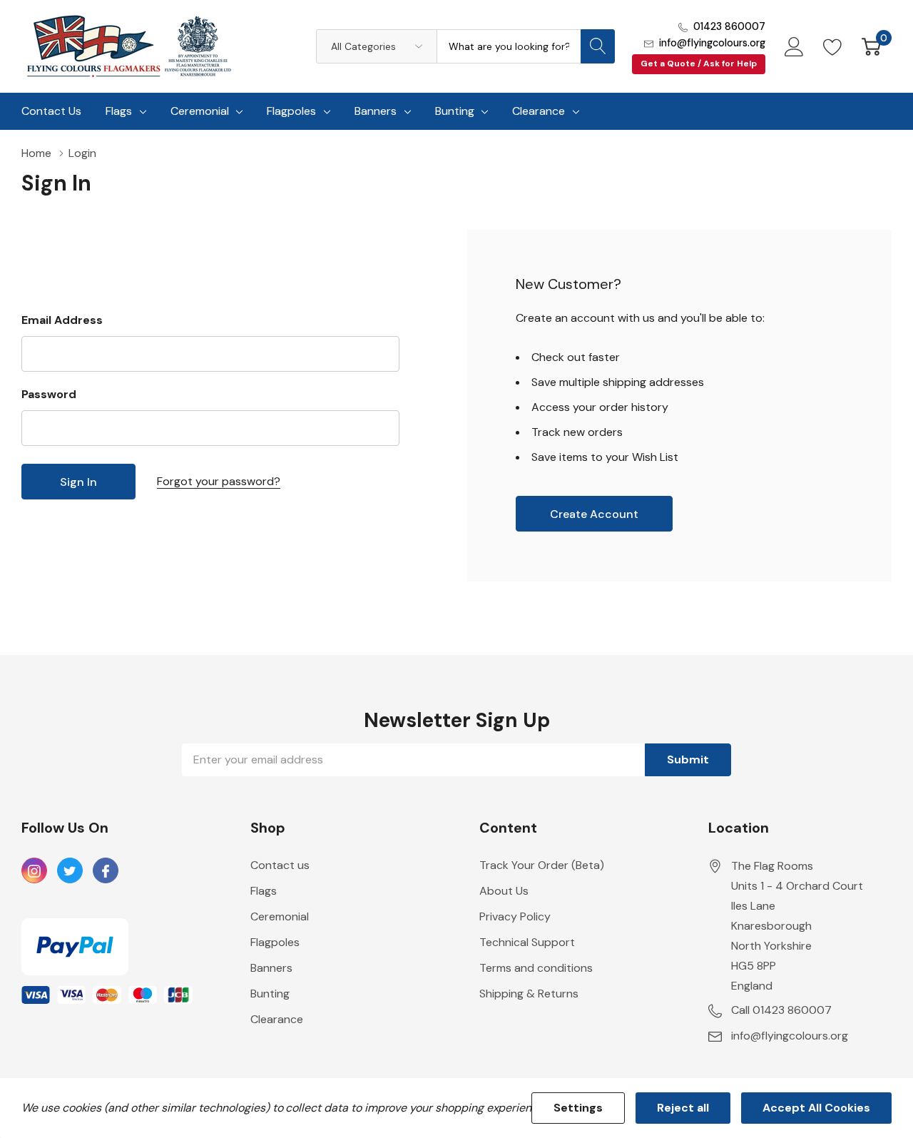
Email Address (62, 320)
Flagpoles (291, 110)
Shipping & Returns (528, 993)
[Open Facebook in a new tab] (105, 871)
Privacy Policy (515, 916)
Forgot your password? (218, 481)
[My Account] (794, 46)
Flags (119, 110)
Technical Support (527, 942)
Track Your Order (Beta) (541, 865)
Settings (578, 1107)
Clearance (538, 110)
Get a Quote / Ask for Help (699, 63)
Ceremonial (199, 110)
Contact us (280, 865)
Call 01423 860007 (781, 1009)
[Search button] (598, 46)
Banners (376, 110)
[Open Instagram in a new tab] (34, 871)
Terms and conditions (536, 967)
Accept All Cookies (816, 1107)
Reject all (683, 1107)
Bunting (454, 110)
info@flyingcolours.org (712, 42)
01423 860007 (729, 26)
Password (48, 394)
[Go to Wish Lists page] (832, 46)
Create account (594, 514)
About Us (504, 890)
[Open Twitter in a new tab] (70, 871)
